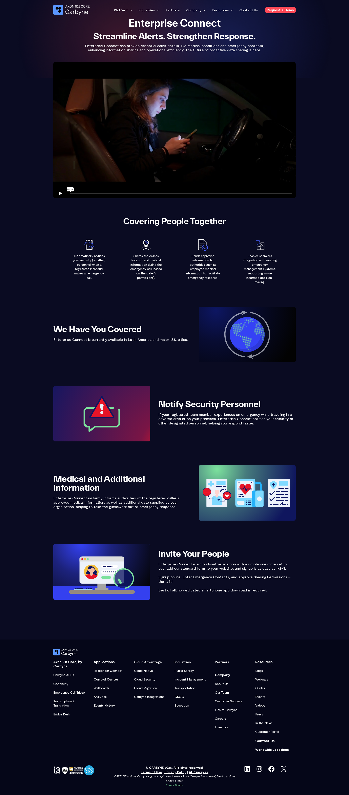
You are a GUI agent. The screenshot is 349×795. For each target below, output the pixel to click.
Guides (260, 688)
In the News (263, 723)
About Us (221, 684)
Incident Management (190, 679)
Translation (61, 705)
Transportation (185, 688)
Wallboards (101, 688)
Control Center (106, 679)
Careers (220, 718)
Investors (221, 727)
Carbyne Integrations (149, 696)
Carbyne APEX (63, 675)
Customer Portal (267, 731)
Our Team (222, 692)
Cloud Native (143, 670)
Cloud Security (145, 679)
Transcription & (64, 701)
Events (260, 696)
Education (181, 705)
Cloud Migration (145, 688)
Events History (104, 705)
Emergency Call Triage (69, 692)
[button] (130, 10)
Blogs (259, 670)
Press (259, 714)
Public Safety (184, 670)
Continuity (60, 684)
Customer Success (228, 701)
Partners (222, 662)
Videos (260, 705)
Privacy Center (174, 784)
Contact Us (265, 741)
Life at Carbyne (226, 710)
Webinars (261, 679)
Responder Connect (108, 670)
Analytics (100, 696)
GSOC (179, 696)
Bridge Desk (61, 714)
